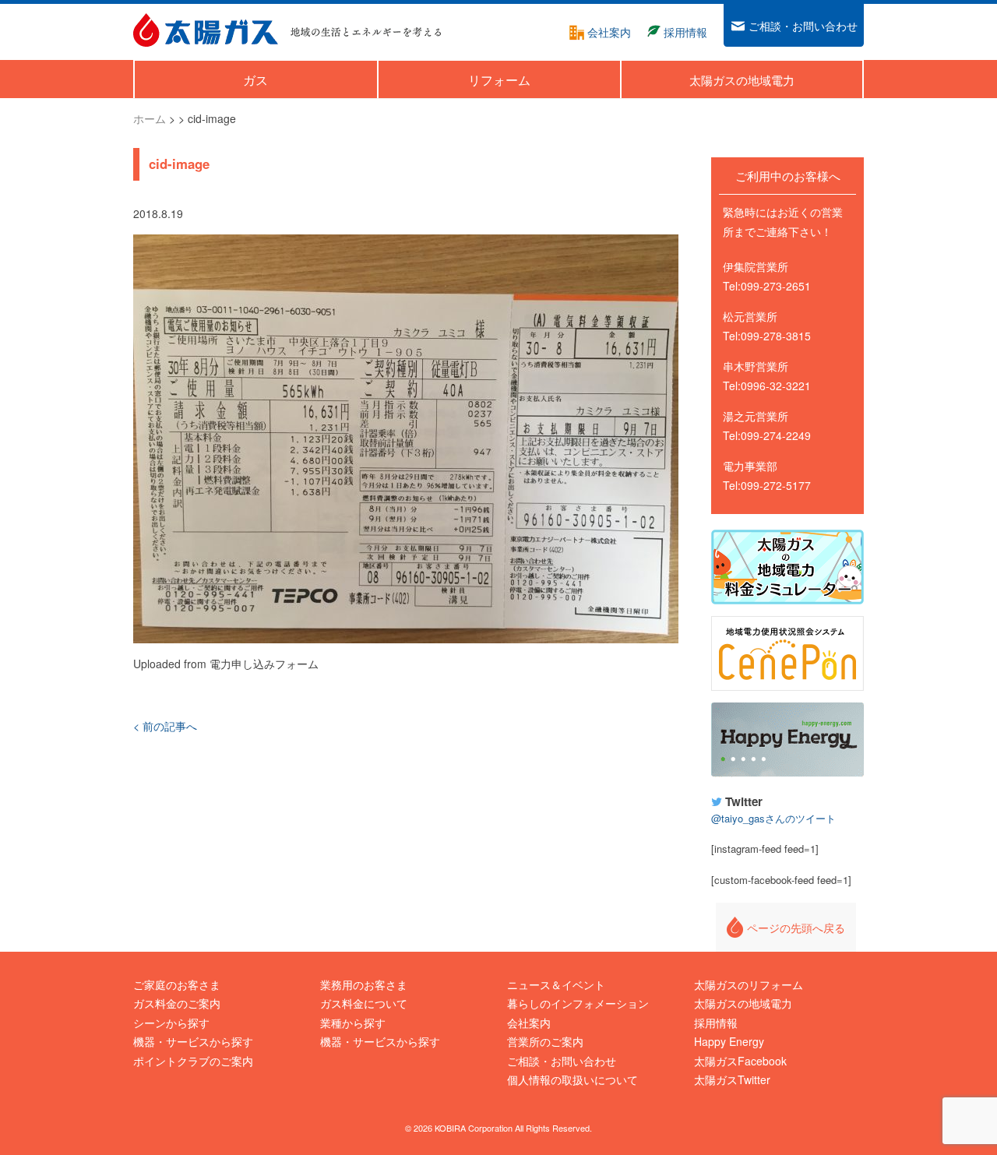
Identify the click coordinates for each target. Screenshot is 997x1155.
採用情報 (716, 1022)
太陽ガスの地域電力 (743, 1003)
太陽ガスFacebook (740, 1061)
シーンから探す (171, 1022)
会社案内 (529, 1022)
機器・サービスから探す (193, 1041)
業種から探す (353, 1022)
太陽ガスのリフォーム (748, 984)
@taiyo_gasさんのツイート (773, 818)
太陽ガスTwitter (732, 1079)
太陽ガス (205, 30)
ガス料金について (363, 1003)
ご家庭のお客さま (176, 984)
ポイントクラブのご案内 (193, 1061)
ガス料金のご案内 (176, 1003)
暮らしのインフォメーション (578, 1003)
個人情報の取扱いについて (572, 1079)
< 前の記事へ (165, 726)
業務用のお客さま (363, 984)
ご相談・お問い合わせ (561, 1061)
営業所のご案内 (545, 1041)
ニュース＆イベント (556, 984)
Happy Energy (787, 740)
